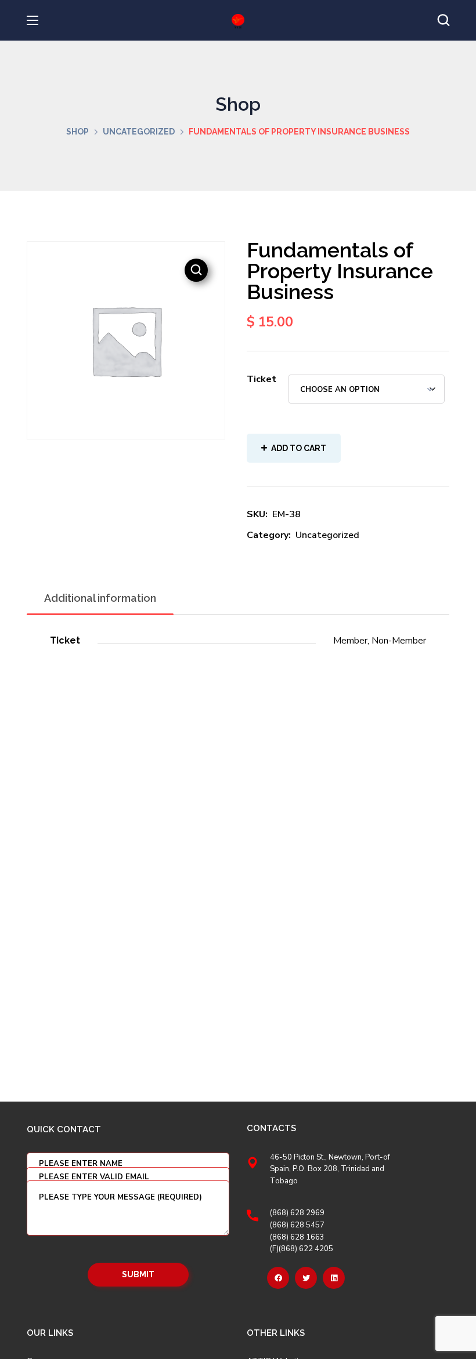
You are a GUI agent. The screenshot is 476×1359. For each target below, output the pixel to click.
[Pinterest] (334, 1278)
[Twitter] (306, 1278)
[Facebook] (278, 1278)
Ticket (261, 379)
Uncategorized (139, 131)
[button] (443, 20)
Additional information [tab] (100, 598)
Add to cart (298, 448)
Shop (77, 131)
